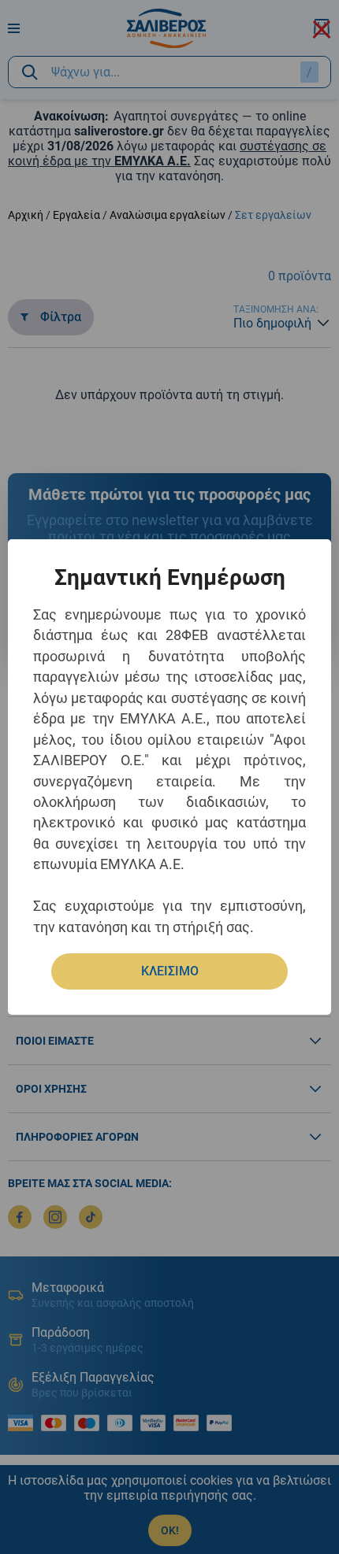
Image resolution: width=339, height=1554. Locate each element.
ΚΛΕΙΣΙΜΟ (170, 971)
